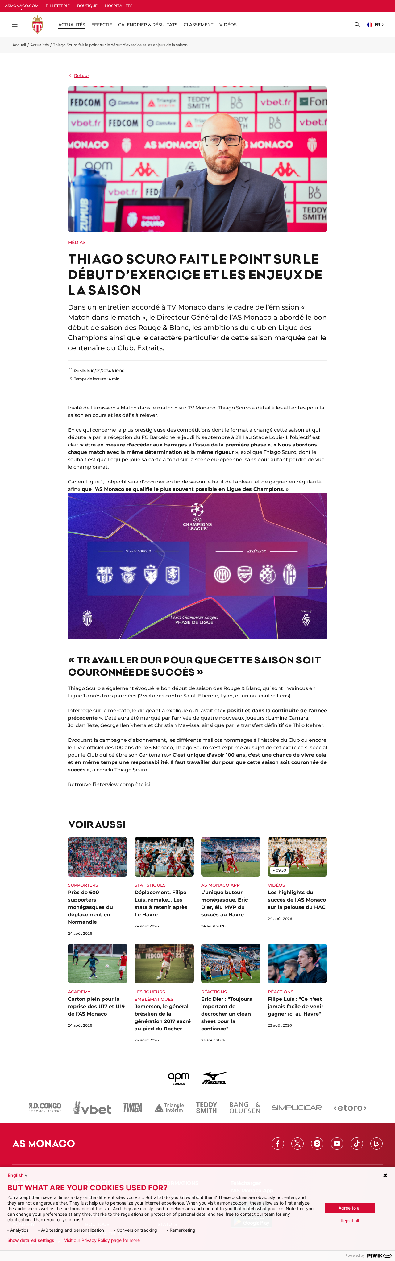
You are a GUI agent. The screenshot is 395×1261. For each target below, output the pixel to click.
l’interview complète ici (121, 784)
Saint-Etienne (200, 696)
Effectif (101, 24)
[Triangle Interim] (169, 1107)
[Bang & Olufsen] (245, 1107)
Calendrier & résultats (147, 24)
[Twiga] (132, 1107)
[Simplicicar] (297, 1107)
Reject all (350, 1220)
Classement (198, 24)
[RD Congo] (45, 1107)
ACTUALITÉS (71, 24)
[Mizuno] (214, 1078)
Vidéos (228, 24)
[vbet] (92, 1107)
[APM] (178, 1078)
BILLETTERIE (58, 5)
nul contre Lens (269, 696)
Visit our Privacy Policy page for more (102, 1240)
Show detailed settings (30, 1240)
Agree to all (350, 1207)
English (16, 1175)
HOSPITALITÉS (118, 5)
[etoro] (350, 1107)
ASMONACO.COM (21, 5)
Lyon (226, 696)
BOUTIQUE (87, 5)
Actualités (39, 45)
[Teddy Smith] (206, 1107)
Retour (81, 75)
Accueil (19, 45)
